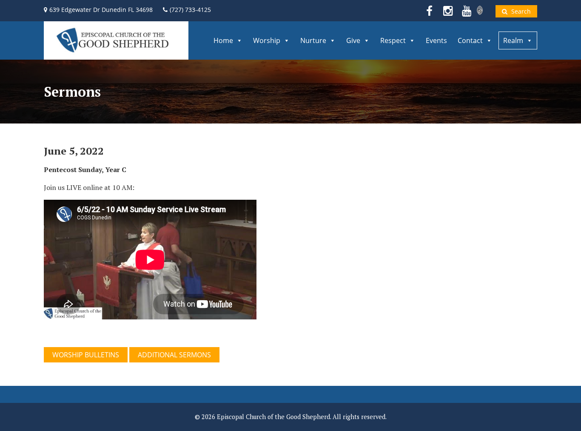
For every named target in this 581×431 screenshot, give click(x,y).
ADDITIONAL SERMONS (174, 354)
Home (223, 40)
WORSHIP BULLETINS (85, 354)
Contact (470, 40)
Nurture (313, 40)
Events (436, 40)
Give (353, 40)
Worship (266, 40)
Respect (393, 40)
